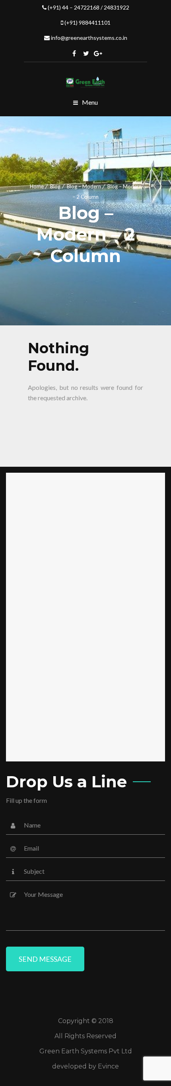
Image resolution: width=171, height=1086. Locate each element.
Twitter (86, 53)
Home (37, 186)
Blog (55, 186)
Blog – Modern (84, 186)
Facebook (74, 53)
